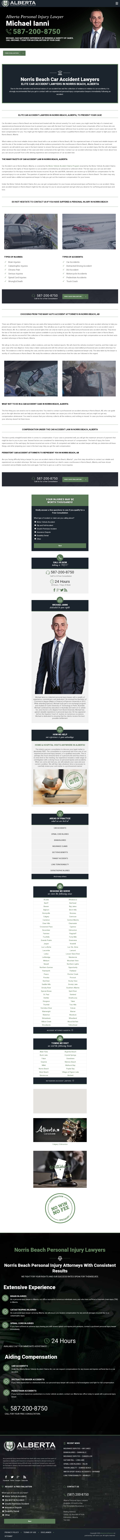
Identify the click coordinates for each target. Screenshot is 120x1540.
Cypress (73, 927)
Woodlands (46, 1025)
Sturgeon (46, 1001)
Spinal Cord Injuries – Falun (75, 1464)
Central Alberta (73, 920)
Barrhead (72, 903)
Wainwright (46, 1011)
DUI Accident (72, 270)
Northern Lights (73, 964)
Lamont (73, 950)
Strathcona (73, 998)
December (46, 930)
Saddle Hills (46, 984)
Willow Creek (46, 1022)
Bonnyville (46, 913)
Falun (44, 1058)
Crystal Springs (70, 1055)
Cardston (46, 920)
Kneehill (73, 944)
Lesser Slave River (73, 954)
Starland (73, 994)
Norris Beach (44, 1069)
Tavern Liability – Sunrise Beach (77, 1468)
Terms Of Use (30, 1532)
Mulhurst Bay (70, 1065)
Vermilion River (46, 1008)
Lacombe (46, 950)
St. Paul (46, 994)
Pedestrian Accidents (76, 277)
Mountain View (73, 961)
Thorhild (46, 1005)
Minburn (46, 961)
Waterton (46, 1015)
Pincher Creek (73, 974)
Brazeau (73, 913)
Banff (46, 903)
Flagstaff (72, 933)
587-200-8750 (35, 31)
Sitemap (9, 1536)
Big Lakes (73, 906)
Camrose (72, 917)
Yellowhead (72, 1025)
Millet (44, 1065)
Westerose (44, 1075)
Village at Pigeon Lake (70, 1072)
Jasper (46, 944)
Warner (73, 1011)
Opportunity (72, 967)
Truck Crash (72, 281)
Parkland (73, 971)
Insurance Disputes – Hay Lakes (77, 1448)
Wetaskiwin (46, 1018)
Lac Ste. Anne (73, 947)
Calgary (46, 917)
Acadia (46, 900)
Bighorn (46, 910)
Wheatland (73, 1018)
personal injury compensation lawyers (76, 91)
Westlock (72, 1015)
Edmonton (73, 930)
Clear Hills (46, 923)
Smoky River (46, 988)
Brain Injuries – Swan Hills (75, 1452)
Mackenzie (73, 957)
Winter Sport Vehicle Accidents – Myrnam (82, 1472)
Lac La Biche (46, 947)
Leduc (46, 954)
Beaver (46, 906)
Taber (73, 1001)
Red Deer (46, 981)
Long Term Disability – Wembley (77, 1475)
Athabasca (73, 900)
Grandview (70, 1058)
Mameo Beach (70, 1062)
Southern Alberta (72, 988)
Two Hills (72, 1005)
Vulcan (72, 1008)
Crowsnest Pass (46, 927)
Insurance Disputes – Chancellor (78, 1456)
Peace (46, 974)
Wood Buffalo (73, 1022)
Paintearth (46, 971)
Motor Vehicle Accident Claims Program (63, 166)
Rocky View (72, 981)
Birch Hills (73, 910)
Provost (73, 978)
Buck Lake (44, 1055)
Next (60, 546)
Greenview (73, 940)
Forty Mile (73, 937)
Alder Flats (44, 1052)
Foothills (46, 937)
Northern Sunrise (46, 967)
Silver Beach (44, 1072)
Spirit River (73, 991)
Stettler (46, 998)
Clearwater (73, 923)
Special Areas (46, 991)
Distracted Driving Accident (79, 266)
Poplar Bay (70, 1069)
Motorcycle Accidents (76, 273)
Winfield (70, 1075)
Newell (46, 964)
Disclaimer (46, 1532)
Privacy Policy (12, 1532)
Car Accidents (73, 262)
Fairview (46, 933)
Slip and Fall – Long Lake (74, 1460)
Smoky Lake (73, 984)
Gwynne (44, 1062)
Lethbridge (46, 957)
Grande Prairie (46, 940)
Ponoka (46, 978)
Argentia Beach (70, 1052)
